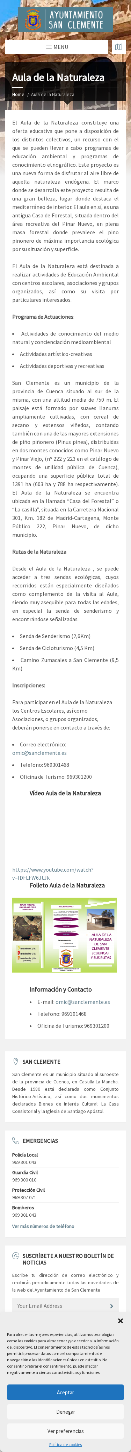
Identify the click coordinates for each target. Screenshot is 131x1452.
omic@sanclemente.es (39, 752)
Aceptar (65, 1392)
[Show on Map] (119, 47)
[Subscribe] (112, 1306)
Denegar (65, 1411)
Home (18, 94)
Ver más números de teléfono (43, 1226)
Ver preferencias (66, 1431)
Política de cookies (65, 1445)
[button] (120, 1320)
